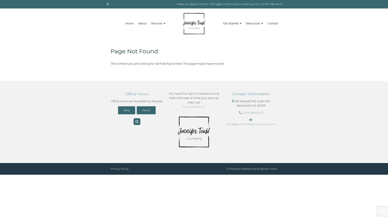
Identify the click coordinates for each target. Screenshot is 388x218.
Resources (253, 23)
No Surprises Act (194, 107)
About (142, 23)
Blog (127, 110)
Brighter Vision (267, 168)
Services (156, 23)
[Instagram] (107, 4)
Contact (273, 23)
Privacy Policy (120, 168)
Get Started (231, 23)
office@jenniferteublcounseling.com (251, 124)
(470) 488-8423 (252, 112)
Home (129, 23)
